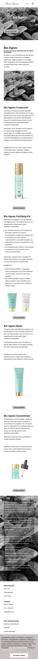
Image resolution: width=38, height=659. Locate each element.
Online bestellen (19, 208)
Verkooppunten (8, 592)
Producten (7, 627)
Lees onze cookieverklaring (18, 648)
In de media (7, 596)
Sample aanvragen (11, 31)
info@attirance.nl (9, 612)
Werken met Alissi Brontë (11, 624)
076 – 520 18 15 (8, 608)
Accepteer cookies (19, 655)
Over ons (6, 588)
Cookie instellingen (7, 650)
